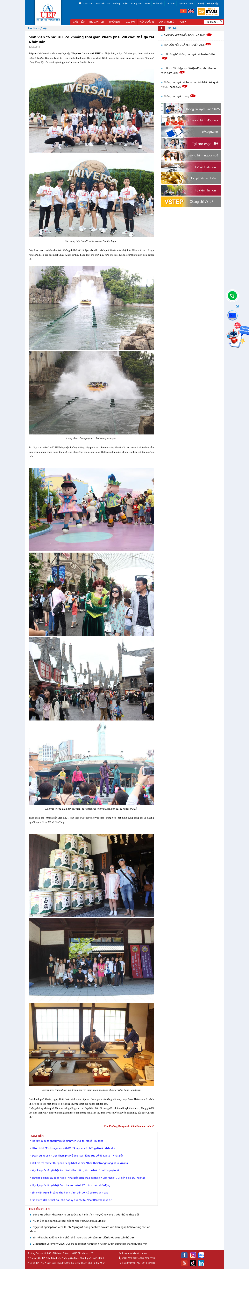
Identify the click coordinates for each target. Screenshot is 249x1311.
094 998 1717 (133, 1262)
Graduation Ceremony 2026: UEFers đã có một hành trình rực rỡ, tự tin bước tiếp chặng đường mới (90, 1243)
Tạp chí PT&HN (185, 3)
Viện (125, 3)
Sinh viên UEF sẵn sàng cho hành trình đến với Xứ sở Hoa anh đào (70, 1192)
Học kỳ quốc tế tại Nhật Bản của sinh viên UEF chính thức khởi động (71, 1185)
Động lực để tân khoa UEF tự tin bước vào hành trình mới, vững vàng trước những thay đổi (86, 1214)
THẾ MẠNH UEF (96, 21)
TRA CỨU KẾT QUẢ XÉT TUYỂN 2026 (184, 45)
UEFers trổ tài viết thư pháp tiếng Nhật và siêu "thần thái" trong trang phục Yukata (80, 1163)
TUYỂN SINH (115, 21)
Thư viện (170, 3)
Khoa (147, 3)
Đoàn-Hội (158, 3)
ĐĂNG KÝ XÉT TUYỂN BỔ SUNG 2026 (185, 35)
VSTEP (183, 21)
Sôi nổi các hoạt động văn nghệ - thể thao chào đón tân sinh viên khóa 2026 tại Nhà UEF (83, 1237)
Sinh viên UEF (103, 3)
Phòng (116, 3)
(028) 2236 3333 (147, 1258)
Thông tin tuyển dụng (177, 96)
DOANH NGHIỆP (167, 21)
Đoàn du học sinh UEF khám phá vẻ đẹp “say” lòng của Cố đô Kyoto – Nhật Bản (78, 1155)
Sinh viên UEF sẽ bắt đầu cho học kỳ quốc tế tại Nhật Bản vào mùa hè (72, 1200)
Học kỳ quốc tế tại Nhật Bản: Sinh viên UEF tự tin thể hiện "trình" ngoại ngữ (75, 1170)
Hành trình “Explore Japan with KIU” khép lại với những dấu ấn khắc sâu (73, 1148)
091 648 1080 (148, 1262)
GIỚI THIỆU (79, 21)
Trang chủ (87, 3)
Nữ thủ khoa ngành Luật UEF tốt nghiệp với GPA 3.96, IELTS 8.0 (69, 1220)
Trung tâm (136, 3)
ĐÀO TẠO (130, 21)
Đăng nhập (212, 3)
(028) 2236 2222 (130, 1258)
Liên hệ (200, 3)
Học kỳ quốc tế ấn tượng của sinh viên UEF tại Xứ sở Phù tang (67, 1141)
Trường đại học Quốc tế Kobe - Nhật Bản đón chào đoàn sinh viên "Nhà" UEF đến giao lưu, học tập (88, 1177)
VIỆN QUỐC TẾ (146, 21)
